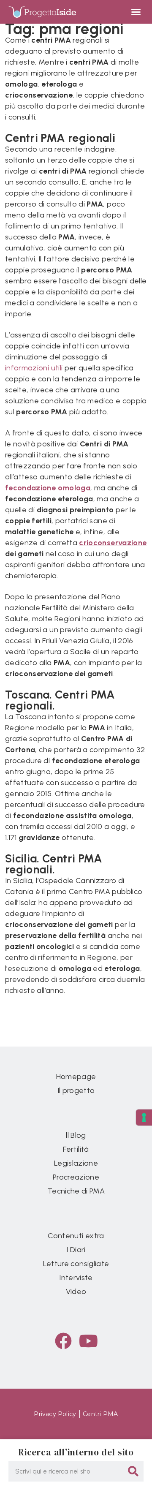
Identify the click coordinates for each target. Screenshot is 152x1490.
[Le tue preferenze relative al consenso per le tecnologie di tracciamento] (144, 1117)
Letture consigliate (76, 1263)
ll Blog (76, 1135)
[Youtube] (89, 1341)
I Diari (75, 1249)
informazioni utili (33, 367)
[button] (136, 11)
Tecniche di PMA (76, 1191)
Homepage (76, 1076)
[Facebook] (63, 1341)
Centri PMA (100, 1414)
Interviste (76, 1277)
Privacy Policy (55, 1414)
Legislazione (76, 1163)
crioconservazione (113, 542)
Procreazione (76, 1177)
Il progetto (76, 1090)
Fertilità (76, 1149)
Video (76, 1291)
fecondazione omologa (47, 487)
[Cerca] (133, 1471)
